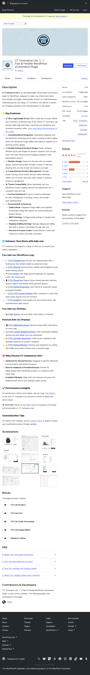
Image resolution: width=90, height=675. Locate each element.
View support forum (70, 202)
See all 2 (85, 116)
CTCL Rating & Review (17, 345)
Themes (27, 622)
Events (71, 622)
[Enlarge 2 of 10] (16, 451)
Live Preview (81, 65)
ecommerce (83, 121)
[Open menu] (86, 3)
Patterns (27, 630)
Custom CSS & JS (37, 421)
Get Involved (73, 618)
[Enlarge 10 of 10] (55, 478)
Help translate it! (62, 16)
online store (83, 125)
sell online (83, 130)
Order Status (14, 314)
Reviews (18, 78)
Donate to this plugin (70, 223)
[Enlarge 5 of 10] (36, 438)
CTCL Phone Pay (15, 280)
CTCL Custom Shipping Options (22, 332)
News (4, 622)
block (75, 121)
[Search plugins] (25, 23)
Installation (31, 78)
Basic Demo (31, 405)
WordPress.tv (52, 630)
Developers (50, 626)
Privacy (5, 630)
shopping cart (82, 134)
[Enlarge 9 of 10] (55, 456)
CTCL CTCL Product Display (20, 293)
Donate (72, 626)
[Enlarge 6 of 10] (36, 456)
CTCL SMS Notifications (18, 325)
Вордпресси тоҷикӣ (15, 659)
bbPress (6, 645)
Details (7, 78)
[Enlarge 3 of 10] (16, 469)
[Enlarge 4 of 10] (16, 479)
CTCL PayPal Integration (18, 287)
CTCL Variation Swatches (19, 338)
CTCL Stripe (13, 274)
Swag (71, 630)
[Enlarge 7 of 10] (36, 466)
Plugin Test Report (47, 393)
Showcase (28, 618)
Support (84, 78)
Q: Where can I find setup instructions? (17, 555)
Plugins (27, 626)
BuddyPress (8, 649)
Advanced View (68, 140)
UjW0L (20, 70)
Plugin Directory (8, 10)
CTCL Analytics (15, 300)
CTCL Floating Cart (16, 260)
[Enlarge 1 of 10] (16, 438)
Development (46, 78)
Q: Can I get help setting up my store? (17, 562)
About (4, 618)
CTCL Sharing (14, 267)
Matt (5, 641)
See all (85, 181)
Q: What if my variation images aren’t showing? (21, 575)
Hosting (5, 626)
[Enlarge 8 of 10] (55, 438)
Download (68, 65)
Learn (48, 618)
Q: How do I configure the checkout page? (19, 568)
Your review (67, 181)
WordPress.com (9, 637)
